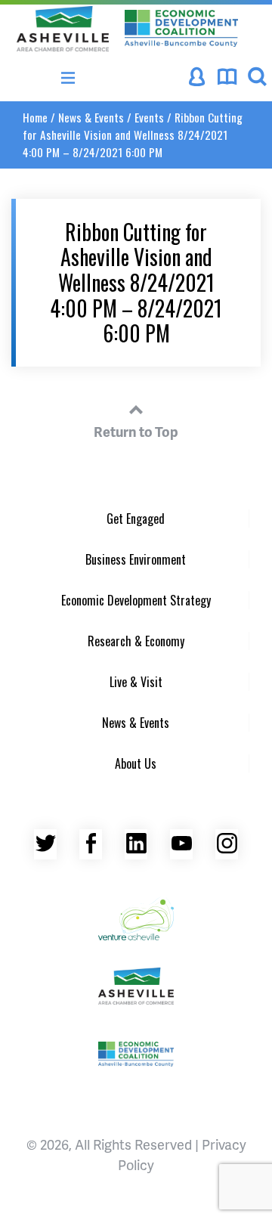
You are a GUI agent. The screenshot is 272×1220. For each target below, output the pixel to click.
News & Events (91, 117)
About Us (135, 763)
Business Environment (135, 559)
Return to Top (136, 431)
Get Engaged (136, 518)
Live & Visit (136, 682)
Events (149, 117)
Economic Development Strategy (136, 600)
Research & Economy (136, 641)
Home (35, 117)
